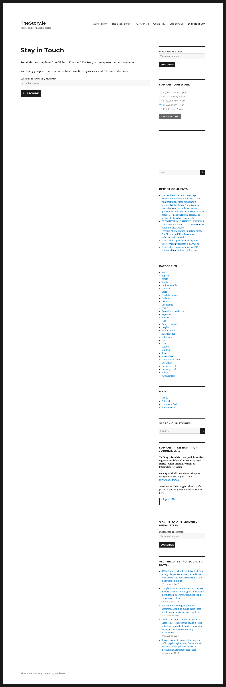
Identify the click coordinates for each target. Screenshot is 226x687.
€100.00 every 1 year (174, 100)
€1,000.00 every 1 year (174, 92)
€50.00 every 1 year (173, 104)
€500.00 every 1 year (174, 96)
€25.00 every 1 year (173, 109)
